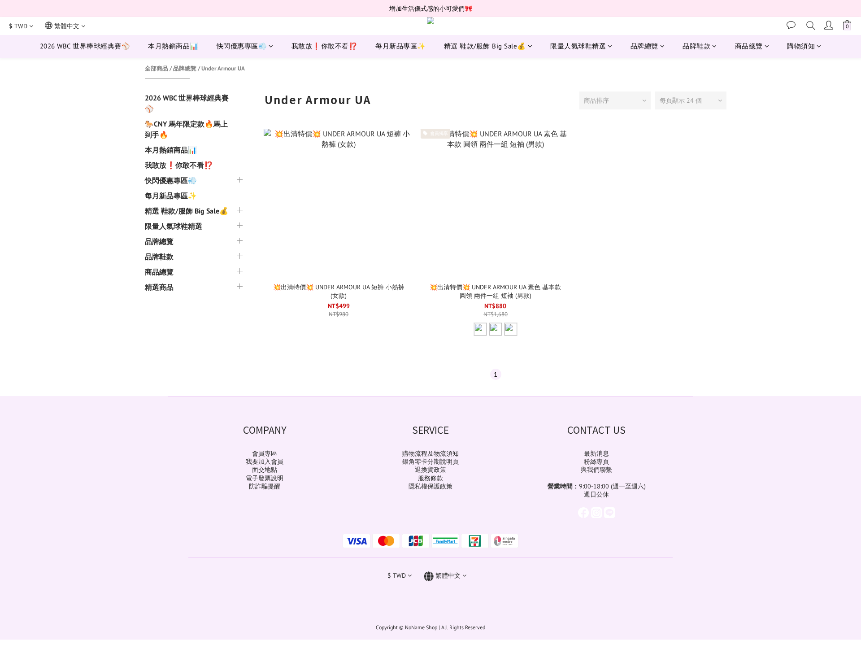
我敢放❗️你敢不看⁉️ (324, 46)
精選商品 (159, 287)
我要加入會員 (264, 462)
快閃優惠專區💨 (242, 46)
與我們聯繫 (596, 470)
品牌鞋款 (696, 46)
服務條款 (430, 478)
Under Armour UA (223, 68)
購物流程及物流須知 (430, 453)
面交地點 (264, 470)
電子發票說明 (264, 478)
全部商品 (156, 68)
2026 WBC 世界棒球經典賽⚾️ (85, 46)
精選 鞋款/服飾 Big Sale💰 (485, 46)
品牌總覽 (644, 46)
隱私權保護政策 (430, 486)
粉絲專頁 (596, 462)
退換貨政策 (430, 470)
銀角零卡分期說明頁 (430, 462)
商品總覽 (749, 46)
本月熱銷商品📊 (173, 46)
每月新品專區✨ (400, 46)
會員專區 (264, 453)
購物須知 (801, 46)
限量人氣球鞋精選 (578, 46)
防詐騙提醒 (264, 486)
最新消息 (596, 453)
